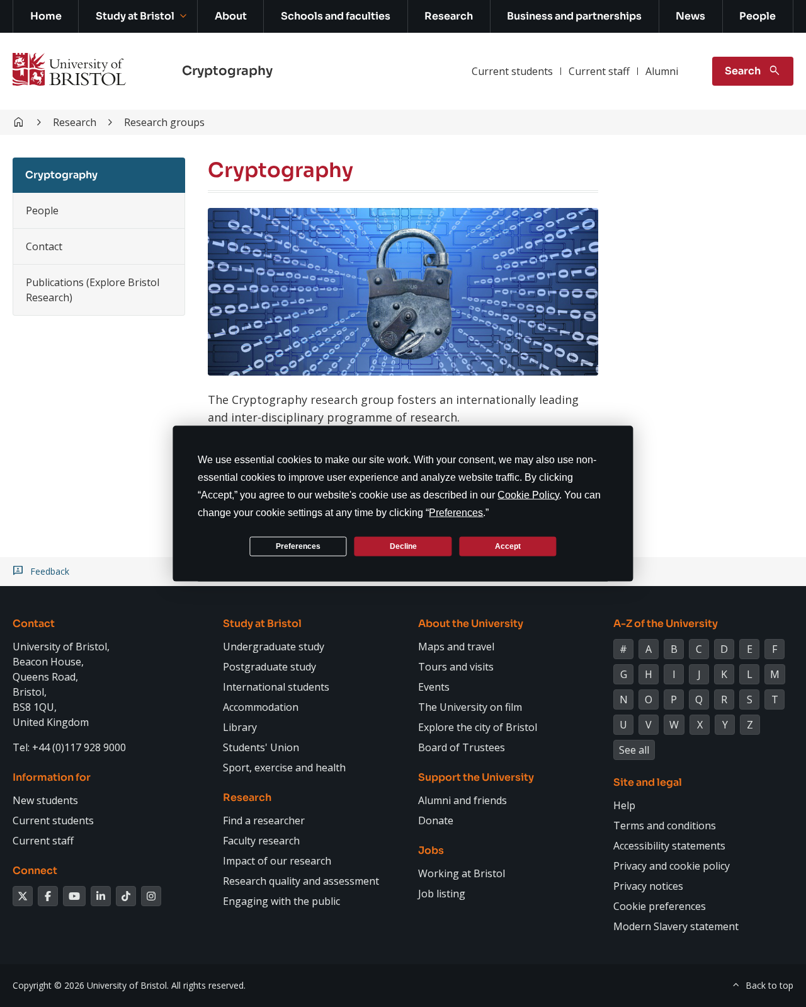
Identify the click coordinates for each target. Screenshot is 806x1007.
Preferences (298, 545)
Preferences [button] (456, 512)
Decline (403, 545)
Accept (508, 545)
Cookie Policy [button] (528, 495)
